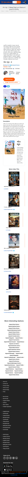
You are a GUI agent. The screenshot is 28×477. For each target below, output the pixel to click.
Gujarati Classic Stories (14, 332)
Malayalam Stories (7, 444)
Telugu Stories (6, 448)
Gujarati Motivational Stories (14, 330)
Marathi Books (6, 417)
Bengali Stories (6, 442)
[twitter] (10, 458)
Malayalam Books (7, 425)
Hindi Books (5, 413)
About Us (5, 381)
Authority (6, 188)
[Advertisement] (14, 28)
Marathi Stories (6, 438)
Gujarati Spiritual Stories (14, 326)
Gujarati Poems (19, 338)
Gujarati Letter (20, 357)
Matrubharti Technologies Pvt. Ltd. (18, 472)
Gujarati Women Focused (10, 341)
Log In (23, 2)
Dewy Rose (9, 291)
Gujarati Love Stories (14, 343)
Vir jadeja (8, 230)
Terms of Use (6, 387)
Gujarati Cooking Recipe (9, 357)
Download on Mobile (13, 82)
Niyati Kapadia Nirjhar (9, 209)
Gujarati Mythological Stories (14, 363)
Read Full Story (9, 79)
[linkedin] (16, 458)
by (4, 188)
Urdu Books (5, 429)
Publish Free (17, 2)
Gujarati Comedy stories (14, 336)
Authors (5, 402)
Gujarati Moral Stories (14, 347)
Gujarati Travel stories (14, 339)
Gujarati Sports (18, 369)
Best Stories (5, 396)
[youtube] (13, 458)
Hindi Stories (6, 434)
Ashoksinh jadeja (8, 271)
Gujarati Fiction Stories (14, 328)
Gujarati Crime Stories (14, 374)
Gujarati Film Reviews (14, 361)
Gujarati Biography (14, 355)
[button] (15, 2)
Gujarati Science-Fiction (14, 367)
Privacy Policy (6, 385)
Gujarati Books (6, 415)
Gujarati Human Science (14, 351)
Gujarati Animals (9, 370)
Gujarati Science (9, 372)
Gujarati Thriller (20, 365)
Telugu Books (6, 421)
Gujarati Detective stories (14, 345)
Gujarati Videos (6, 400)
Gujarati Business (10, 369)
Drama (17, 73)
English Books (6, 411)
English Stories (6, 440)
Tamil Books (5, 419)
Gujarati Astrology (18, 370)
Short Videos (6, 404)
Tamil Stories (6, 446)
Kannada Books (6, 427)
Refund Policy (6, 389)
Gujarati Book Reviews (10, 365)
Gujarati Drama (16, 65)
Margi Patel (7, 65)
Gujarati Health (19, 353)
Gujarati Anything (19, 372)
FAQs (4, 391)
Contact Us (5, 383)
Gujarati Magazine (10, 338)
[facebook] (4, 458)
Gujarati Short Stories (14, 324)
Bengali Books (6, 423)
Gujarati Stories (6, 436)
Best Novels (5, 398)
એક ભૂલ (19, 143)
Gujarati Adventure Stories (14, 349)
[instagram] (7, 458)
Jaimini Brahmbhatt (8, 312)
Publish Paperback (7, 406)
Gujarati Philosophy (9, 353)
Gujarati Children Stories (14, 334)
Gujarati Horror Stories (14, 359)
